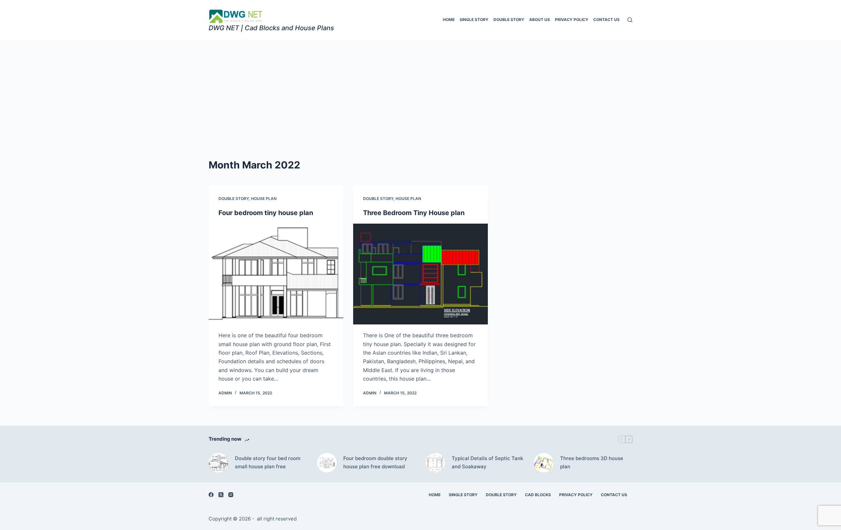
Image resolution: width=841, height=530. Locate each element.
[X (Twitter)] (220, 494)
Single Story (474, 19)
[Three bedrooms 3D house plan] (544, 463)
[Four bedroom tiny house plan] (276, 274)
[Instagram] (230, 494)
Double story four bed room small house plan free (267, 462)
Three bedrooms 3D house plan (591, 462)
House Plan (264, 198)
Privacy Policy (571, 19)
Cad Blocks (538, 494)
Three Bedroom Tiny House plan (414, 213)
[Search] (629, 19)
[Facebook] (211, 494)
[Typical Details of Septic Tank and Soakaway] (435, 463)
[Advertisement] (420, 89)
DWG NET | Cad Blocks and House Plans (271, 28)
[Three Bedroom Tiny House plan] (420, 274)
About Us (539, 19)
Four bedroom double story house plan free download (375, 462)
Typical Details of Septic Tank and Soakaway (487, 462)
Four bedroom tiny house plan (265, 213)
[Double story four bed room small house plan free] (218, 463)
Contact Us (606, 19)
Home (449, 19)
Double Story (508, 19)
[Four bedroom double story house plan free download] (327, 463)
